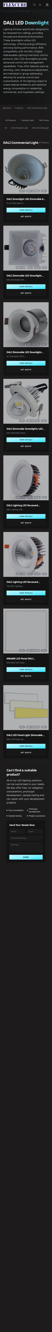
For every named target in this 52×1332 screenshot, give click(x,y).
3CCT (22, 191)
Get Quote (26, 216)
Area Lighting (33, 191)
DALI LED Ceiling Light (40, 128)
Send (26, 857)
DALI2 (37, 267)
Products (19, 108)
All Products (10, 120)
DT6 (44, 267)
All (6, 128)
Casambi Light (27, 120)
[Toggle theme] (40, 5)
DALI (44, 191)
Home (8, 108)
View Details (26, 210)
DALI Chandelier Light (19, 128)
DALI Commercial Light (37, 108)
